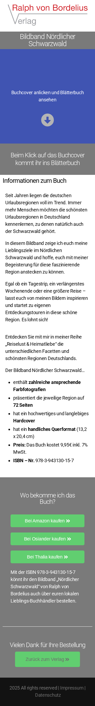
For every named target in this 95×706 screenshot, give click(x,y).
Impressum (72, 688)
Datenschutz (48, 695)
